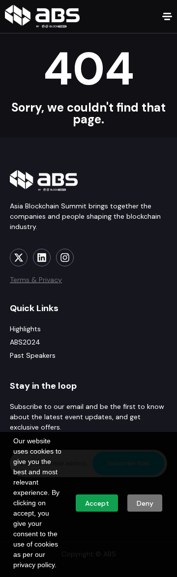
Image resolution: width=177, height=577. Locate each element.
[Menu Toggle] (167, 16)
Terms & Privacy (36, 279)
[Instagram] (65, 257)
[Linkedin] (42, 257)
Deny (145, 503)
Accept (97, 503)
